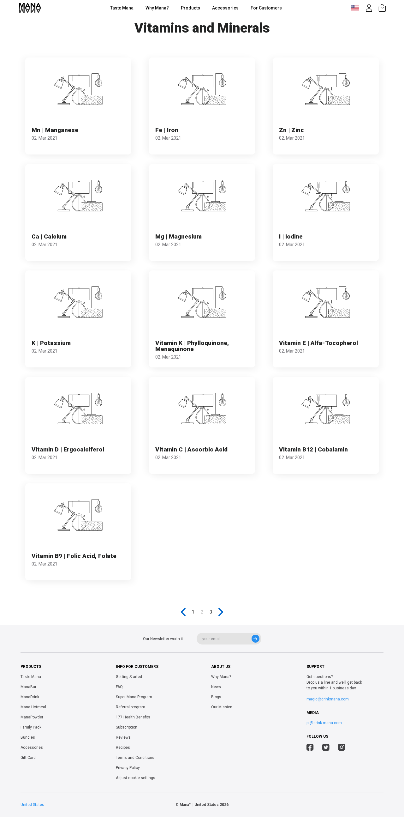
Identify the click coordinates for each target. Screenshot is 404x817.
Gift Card (28, 757)
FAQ (119, 687)
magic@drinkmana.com (327, 699)
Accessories (225, 7)
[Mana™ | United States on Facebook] (310, 748)
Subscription (126, 727)
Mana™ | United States (199, 804)
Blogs (216, 697)
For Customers (266, 7)
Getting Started (129, 677)
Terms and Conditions (135, 757)
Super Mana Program (134, 697)
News (216, 687)
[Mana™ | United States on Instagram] (341, 748)
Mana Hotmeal (33, 707)
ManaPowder (32, 717)
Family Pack (31, 727)
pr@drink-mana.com (324, 723)
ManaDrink (30, 697)
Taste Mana (122, 7)
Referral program (130, 707)
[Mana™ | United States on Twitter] (326, 748)
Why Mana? (157, 7)
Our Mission (221, 707)
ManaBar (28, 687)
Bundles (28, 737)
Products (190, 7)
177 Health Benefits (133, 717)
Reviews (123, 737)
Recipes (123, 747)
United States (32, 804)
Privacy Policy (128, 768)
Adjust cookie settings (135, 778)
